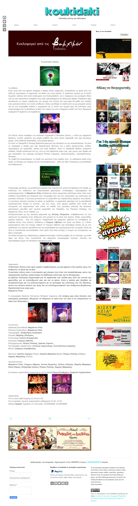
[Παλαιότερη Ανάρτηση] (89, 419)
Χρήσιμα (93, 25)
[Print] (4, 26)
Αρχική (16, 25)
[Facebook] (4, 18)
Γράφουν (55, 25)
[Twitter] (4, 22)
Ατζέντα (112, 25)
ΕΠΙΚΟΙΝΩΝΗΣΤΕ (94, 462)
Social (74, 25)
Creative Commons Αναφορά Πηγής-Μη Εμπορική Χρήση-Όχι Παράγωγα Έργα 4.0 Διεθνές (108, 498)
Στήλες (36, 25)
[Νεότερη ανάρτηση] (10, 419)
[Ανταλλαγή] (4, 30)
